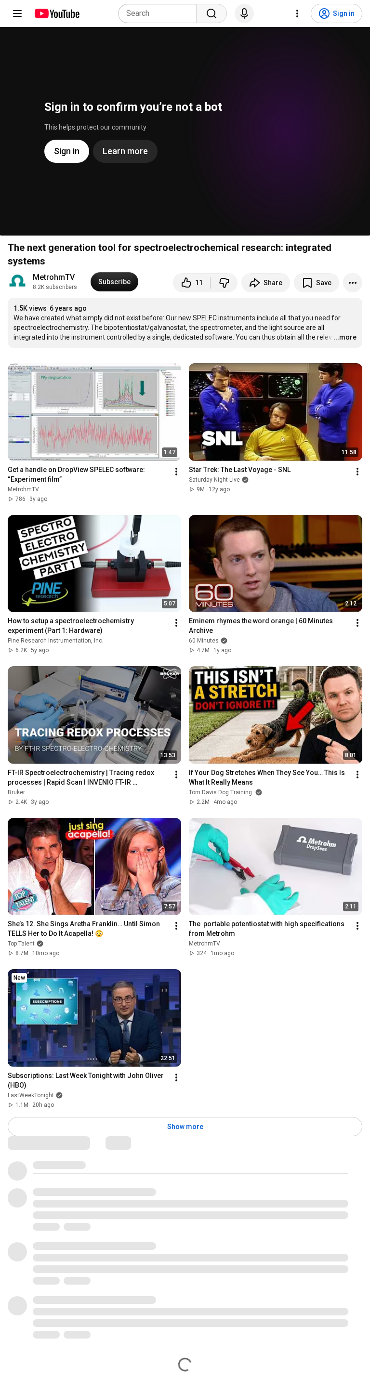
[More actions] (352, 282)
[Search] (211, 13)
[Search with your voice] (244, 13)
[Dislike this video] (224, 282)
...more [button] (345, 337)
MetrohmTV (54, 277)
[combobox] (160, 13)
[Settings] (297, 13)
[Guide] (17, 13)
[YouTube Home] (56, 13)
